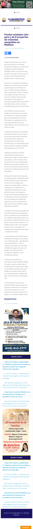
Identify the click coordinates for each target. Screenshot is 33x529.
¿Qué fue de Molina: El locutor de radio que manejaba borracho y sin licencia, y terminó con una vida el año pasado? (16, 403)
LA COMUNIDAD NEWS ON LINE (16, 20)
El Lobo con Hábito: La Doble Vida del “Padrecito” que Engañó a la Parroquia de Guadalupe (16, 376)
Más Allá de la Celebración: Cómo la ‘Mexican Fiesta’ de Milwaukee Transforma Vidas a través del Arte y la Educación (16, 385)
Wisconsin (14, 303)
